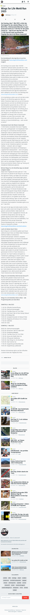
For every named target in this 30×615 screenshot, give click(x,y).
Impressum (18, 610)
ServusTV (7, 585)
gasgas (24, 580)
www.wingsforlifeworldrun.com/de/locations (14, 226)
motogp (14, 577)
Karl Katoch (22, 555)
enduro (24, 577)
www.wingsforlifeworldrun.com (18, 60)
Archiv (5, 577)
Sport (19, 577)
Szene (5, 582)
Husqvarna (16, 587)
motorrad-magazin (21, 585)
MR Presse (8, 14)
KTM (20, 443)
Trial (22, 587)
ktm (10, 577)
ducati (15, 590)
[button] (5, 19)
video (13, 585)
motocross (6, 580)
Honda (26, 587)
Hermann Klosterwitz (22, 519)
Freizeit (3, 6)
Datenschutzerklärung (10, 610)
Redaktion (19, 611)
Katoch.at (24, 610)
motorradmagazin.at (7, 587)
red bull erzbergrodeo (16, 580)
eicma (24, 582)
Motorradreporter (22, 412)
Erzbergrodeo (12, 582)
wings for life (8, 357)
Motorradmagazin (12, 611)
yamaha (19, 582)
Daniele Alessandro (23, 422)
